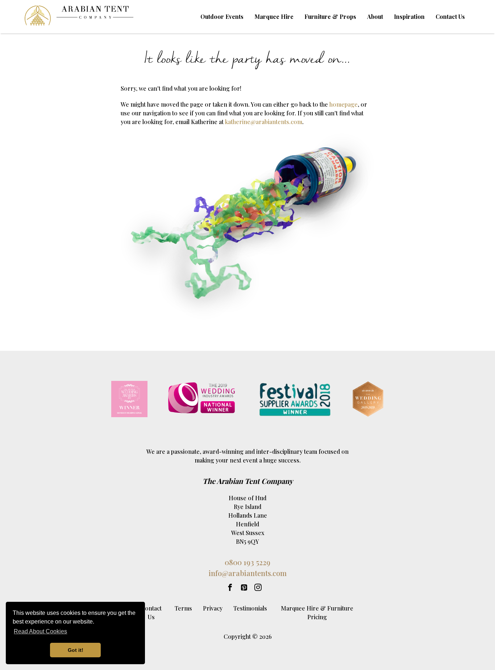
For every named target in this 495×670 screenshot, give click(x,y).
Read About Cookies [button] (40, 631)
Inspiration (409, 16)
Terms (183, 608)
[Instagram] (258, 587)
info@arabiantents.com (248, 573)
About (375, 16)
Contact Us (450, 16)
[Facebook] (230, 587)
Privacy (212, 608)
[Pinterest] (244, 587)
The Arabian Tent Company (248, 481)
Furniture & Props (330, 16)
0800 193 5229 (247, 562)
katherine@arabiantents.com (263, 122)
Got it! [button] (75, 650)
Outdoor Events (222, 16)
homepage (343, 104)
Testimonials (250, 608)
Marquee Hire (274, 16)
